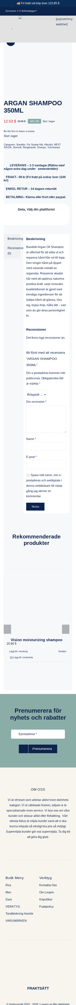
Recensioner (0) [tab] (14, 250)
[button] (21, 657)
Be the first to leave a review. (19, 131)
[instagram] (38, 847)
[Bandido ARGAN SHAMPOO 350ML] (36, 59)
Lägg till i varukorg (18, 651)
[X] (22, 218)
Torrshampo (53, 147)
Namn (31, 439)
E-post (31, 456)
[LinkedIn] (31, 218)
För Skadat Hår (35, 144)
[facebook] (31, 847)
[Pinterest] (48, 218)
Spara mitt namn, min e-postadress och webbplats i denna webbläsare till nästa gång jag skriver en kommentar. (44, 486)
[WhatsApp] (39, 218)
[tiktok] (44, 847)
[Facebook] (13, 218)
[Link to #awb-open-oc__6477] (5, 27)
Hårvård (48, 144)
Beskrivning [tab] (14, 238)
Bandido (21, 144)
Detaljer (62, 651)
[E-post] (57, 218)
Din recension (36, 401)
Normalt (17, 147)
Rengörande (29, 147)
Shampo (41, 147)
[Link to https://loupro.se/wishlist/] (12, 27)
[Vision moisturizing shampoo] (36, 602)
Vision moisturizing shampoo (36, 640)
